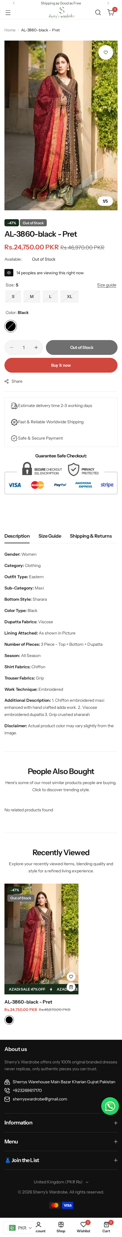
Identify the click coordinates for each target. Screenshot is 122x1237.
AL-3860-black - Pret (28, 1002)
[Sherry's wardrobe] (61, 12)
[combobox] (19, 1228)
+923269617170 (27, 1090)
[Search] (98, 12)
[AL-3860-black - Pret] (41, 939)
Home (9, 30)
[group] (61, 125)
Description (17, 536)
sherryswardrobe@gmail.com (40, 1099)
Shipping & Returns (91, 536)
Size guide (49, 536)
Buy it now (61, 365)
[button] (14, 3)
